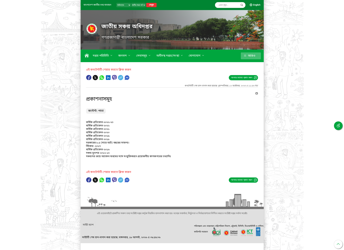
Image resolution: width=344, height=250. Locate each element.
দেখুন (151, 5)
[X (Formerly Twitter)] (95, 79)
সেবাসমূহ (142, 56)
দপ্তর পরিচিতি (101, 56)
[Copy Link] (121, 79)
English (256, 5)
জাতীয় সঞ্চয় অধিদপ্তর (127, 26)
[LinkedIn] (108, 79)
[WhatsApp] (102, 79)
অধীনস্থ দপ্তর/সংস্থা (168, 56)
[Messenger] (127, 79)
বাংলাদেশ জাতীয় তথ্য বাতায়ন (97, 4)
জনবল (122, 56)
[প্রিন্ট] (256, 94)
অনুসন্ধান (241, 5)
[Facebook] (89, 79)
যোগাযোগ (195, 56)
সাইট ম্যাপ (88, 225)
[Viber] (114, 77)
